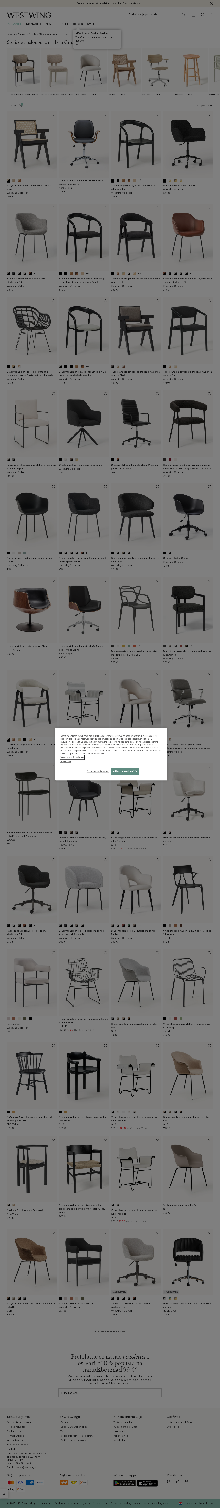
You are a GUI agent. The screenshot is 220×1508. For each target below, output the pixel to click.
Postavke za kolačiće (98, 771)
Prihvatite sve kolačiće (125, 771)
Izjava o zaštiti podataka (72, 757)
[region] (111, 754)
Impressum (66, 761)
